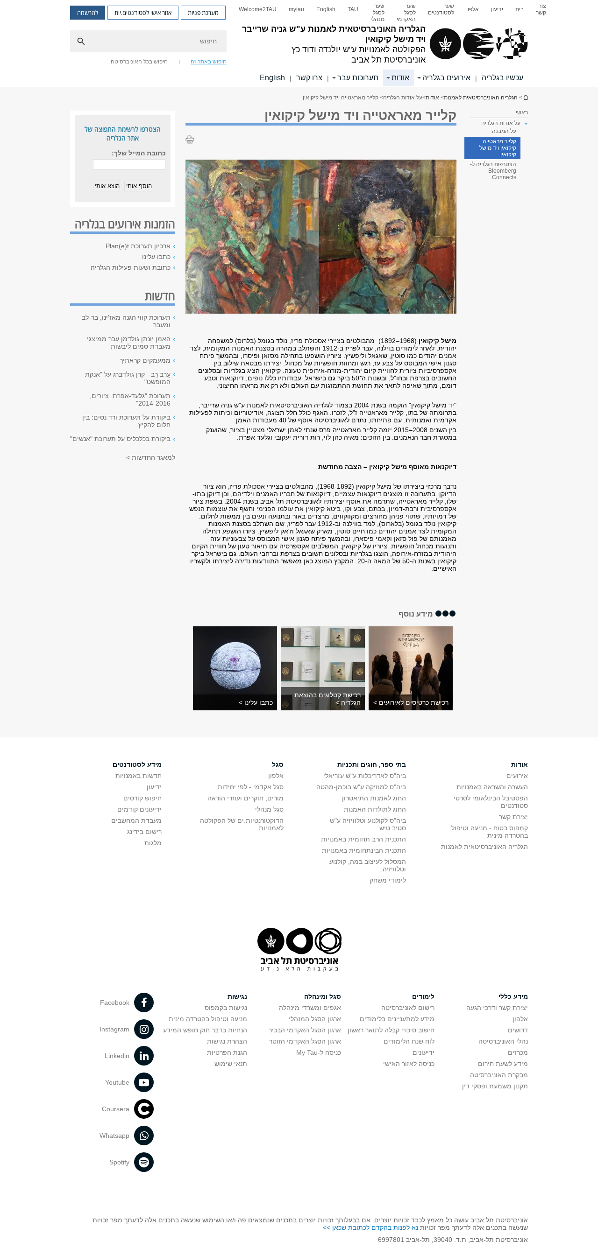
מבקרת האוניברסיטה (499, 1075)
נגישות (237, 996)
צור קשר (541, 9)
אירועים (517, 775)
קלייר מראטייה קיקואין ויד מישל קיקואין (497, 148)
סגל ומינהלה (322, 996)
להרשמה (87, 12)
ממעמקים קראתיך (145, 360)
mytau (296, 9)
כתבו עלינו (156, 256)
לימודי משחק (388, 880)
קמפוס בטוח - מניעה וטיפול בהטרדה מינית (489, 831)
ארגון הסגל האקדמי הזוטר (305, 1041)
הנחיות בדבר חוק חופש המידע (205, 1030)
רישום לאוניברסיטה (407, 1007)
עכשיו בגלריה (502, 78)
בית (519, 9)
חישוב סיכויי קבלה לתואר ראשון (391, 1030)
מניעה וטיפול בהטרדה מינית (208, 1019)
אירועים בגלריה (446, 78)
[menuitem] (541, 12)
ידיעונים (423, 1052)
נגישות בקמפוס (226, 1007)
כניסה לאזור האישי (408, 1063)
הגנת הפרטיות (227, 1052)
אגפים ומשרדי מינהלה (310, 1007)
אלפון (472, 9)
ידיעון (497, 9)
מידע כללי (513, 996)
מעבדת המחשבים (136, 820)
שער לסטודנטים (441, 9)
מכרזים (518, 1052)
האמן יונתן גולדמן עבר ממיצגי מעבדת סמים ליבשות (129, 342)
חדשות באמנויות (138, 775)
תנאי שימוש (230, 1063)
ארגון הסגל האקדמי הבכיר (305, 1030)
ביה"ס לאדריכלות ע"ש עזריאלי (364, 775)
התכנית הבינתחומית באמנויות (364, 850)
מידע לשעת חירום (503, 1063)
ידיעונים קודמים (139, 809)
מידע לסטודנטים (137, 764)
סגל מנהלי (269, 809)
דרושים (518, 1030)
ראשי (522, 112)
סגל (278, 764)
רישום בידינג (144, 831)
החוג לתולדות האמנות (375, 809)
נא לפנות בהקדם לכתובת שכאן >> (370, 1227)
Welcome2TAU (258, 9)
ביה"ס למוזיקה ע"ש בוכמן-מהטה (361, 787)
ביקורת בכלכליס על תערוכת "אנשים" (120, 438)
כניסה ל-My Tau (318, 1052)
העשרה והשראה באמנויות (492, 787)
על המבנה (504, 131)
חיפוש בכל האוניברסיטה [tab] (139, 61)
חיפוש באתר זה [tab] (209, 61)
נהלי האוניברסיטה (503, 1041)
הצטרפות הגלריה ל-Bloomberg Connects (493, 171)
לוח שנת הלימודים (409, 1041)
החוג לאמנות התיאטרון (374, 798)
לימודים (423, 996)
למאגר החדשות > (150, 457)
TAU (353, 9)
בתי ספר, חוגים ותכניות (371, 764)
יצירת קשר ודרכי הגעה (497, 1007)
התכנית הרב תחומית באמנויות (363, 839)
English (325, 9)
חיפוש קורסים (142, 798)
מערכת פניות (203, 12)
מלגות (153, 843)
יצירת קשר (513, 816)
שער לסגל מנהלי (377, 12)
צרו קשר (309, 78)
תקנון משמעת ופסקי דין (495, 1086)
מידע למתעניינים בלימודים (397, 1019)
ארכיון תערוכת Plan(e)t (138, 246)
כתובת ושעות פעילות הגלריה (131, 267)
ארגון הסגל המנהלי (315, 1019)
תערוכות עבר (357, 78)
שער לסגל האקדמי (406, 12)
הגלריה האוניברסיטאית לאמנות (525, 97)
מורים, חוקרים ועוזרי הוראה (245, 798)
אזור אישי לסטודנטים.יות (142, 12)
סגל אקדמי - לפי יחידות (251, 787)
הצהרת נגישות (227, 1041)
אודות (400, 78)
